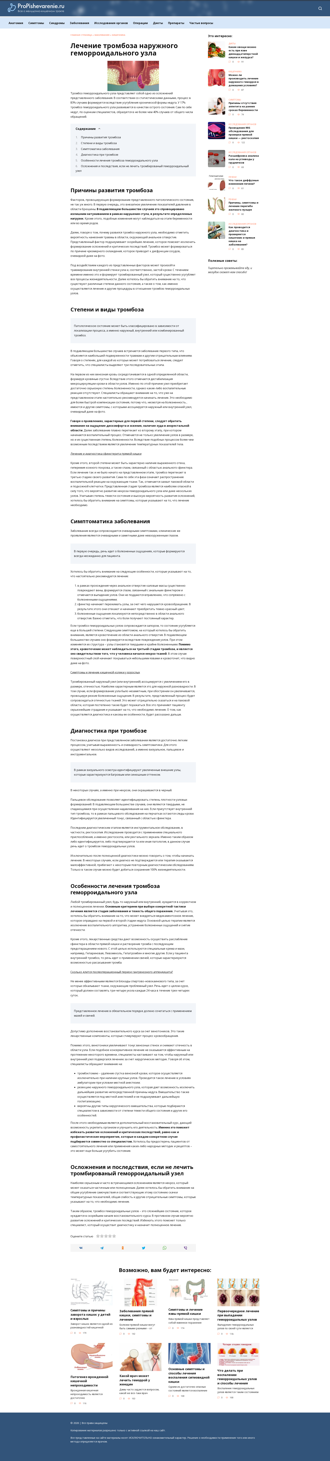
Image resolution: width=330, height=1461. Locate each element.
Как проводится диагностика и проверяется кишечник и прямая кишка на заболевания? (242, 236)
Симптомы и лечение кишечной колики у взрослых (105, 672)
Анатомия (16, 23)
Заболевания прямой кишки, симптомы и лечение (136, 1315)
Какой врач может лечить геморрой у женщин (134, 1380)
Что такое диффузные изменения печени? (244, 182)
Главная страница (81, 35)
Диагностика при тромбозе (99, 154)
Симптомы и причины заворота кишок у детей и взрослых (90, 1314)
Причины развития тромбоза (101, 137)
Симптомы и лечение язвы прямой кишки (185, 1311)
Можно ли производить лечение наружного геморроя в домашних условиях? (244, 80)
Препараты (176, 23)
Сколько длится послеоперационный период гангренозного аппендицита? (121, 972)
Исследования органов (111, 23)
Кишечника (118, 35)
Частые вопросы (201, 23)
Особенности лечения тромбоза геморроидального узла (119, 160)
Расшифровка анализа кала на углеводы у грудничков (244, 159)
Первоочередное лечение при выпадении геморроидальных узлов (238, 1315)
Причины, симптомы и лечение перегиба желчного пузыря (243, 206)
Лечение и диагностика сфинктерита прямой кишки (105, 454)
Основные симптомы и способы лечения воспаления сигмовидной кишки (189, 1375)
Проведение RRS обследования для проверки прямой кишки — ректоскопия (244, 133)
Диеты (158, 23)
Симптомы (36, 23)
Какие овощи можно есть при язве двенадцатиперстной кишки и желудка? (243, 52)
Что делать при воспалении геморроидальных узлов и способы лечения (237, 1376)
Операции (140, 23)
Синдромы (57, 23)
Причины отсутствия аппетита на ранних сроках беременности (243, 107)
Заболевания (79, 23)
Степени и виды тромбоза (99, 143)
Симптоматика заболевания (100, 149)
